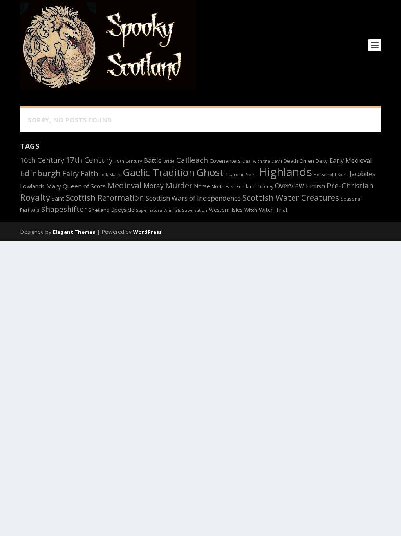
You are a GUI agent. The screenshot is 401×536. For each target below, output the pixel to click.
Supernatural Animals (158, 210)
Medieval (124, 185)
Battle (153, 160)
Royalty (35, 197)
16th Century (42, 160)
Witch (250, 209)
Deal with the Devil (262, 161)
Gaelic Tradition (159, 172)
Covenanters (225, 160)
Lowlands (32, 186)
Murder (178, 185)
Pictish (315, 186)
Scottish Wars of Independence (193, 197)
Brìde (169, 161)
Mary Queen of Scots (76, 186)
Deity (322, 160)
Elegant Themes (74, 231)
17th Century (89, 160)
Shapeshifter (64, 209)
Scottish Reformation (105, 197)
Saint (58, 198)
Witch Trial (273, 209)
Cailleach (192, 160)
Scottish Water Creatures (290, 197)
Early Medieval (350, 160)
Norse (202, 186)
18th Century (128, 161)
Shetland (99, 210)
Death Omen (299, 160)
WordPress (147, 231)
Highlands (285, 172)
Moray (153, 185)
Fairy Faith (80, 173)
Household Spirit (331, 174)
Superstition (194, 210)
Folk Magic (110, 174)
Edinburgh (40, 173)
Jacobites (363, 174)
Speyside (122, 209)
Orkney (265, 186)
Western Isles (226, 209)
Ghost (210, 172)
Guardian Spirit (241, 174)
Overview (289, 185)
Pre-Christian (350, 185)
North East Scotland (233, 186)
